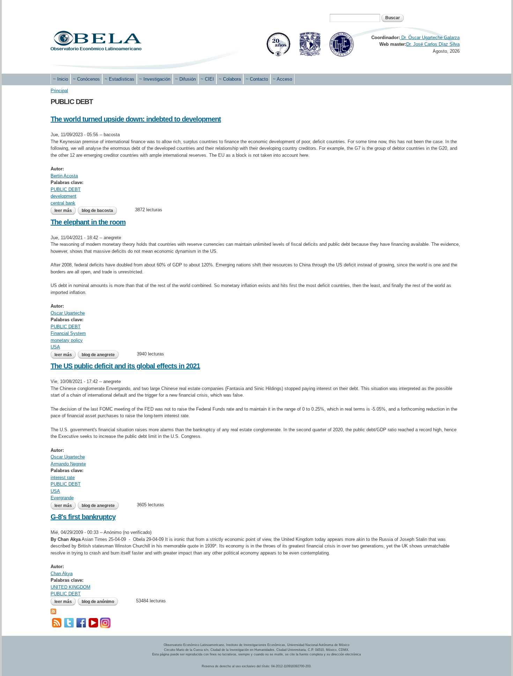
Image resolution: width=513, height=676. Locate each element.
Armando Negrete (68, 463)
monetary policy (67, 340)
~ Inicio (60, 79)
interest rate (63, 477)
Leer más (65, 210)
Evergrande (62, 497)
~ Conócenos (86, 79)
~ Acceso (282, 79)
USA (55, 347)
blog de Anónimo (98, 601)
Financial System (68, 333)
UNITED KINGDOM (70, 587)
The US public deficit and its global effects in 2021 (125, 366)
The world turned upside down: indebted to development (136, 119)
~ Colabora (230, 79)
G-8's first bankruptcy (83, 517)
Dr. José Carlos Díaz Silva (433, 44)
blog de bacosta (97, 210)
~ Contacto (257, 79)
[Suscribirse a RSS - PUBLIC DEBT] (53, 610)
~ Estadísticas (119, 79)
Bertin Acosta (64, 175)
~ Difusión (185, 79)
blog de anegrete (98, 354)
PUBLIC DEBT (66, 189)
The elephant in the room (88, 222)
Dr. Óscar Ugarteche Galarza (430, 37)
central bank (63, 203)
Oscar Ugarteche (68, 313)
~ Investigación (154, 79)
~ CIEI (207, 79)
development (63, 196)
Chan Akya (62, 573)
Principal (59, 90)
